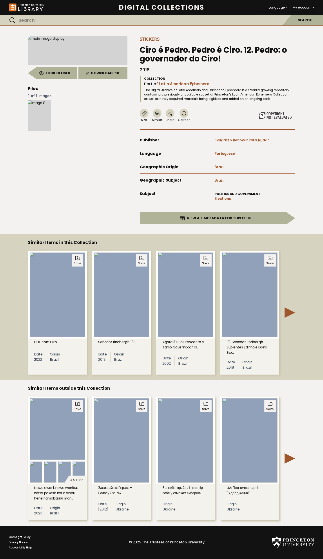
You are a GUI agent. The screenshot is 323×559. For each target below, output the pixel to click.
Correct (184, 120)
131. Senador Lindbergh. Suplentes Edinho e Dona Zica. (247, 347)
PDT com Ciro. (45, 341)
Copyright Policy (20, 537)
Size (144, 120)
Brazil (219, 167)
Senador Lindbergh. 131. (116, 341)
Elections (223, 198)
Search (305, 20)
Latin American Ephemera (184, 84)
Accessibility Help (20, 547)
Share (170, 120)
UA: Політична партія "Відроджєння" (243, 490)
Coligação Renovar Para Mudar (242, 140)
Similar (157, 120)
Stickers (150, 39)
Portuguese (225, 153)
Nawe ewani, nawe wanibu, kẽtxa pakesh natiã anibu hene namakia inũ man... (55, 493)
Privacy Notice (18, 542)
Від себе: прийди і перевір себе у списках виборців (182, 490)
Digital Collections (161, 7)
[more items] (290, 312)
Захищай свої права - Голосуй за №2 (115, 490)
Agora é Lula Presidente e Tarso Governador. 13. (183, 344)
